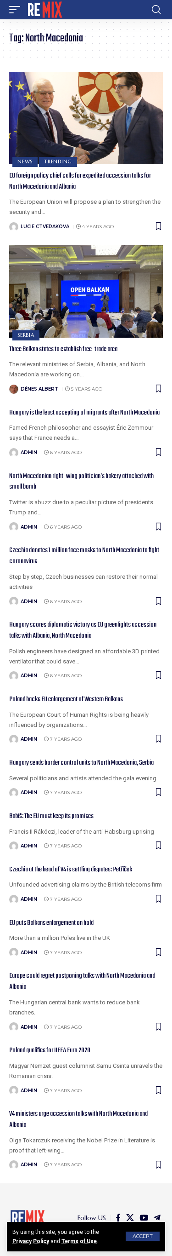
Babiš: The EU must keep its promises (51, 816)
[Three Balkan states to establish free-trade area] (86, 291)
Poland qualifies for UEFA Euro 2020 (49, 1050)
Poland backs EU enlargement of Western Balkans (66, 699)
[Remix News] (44, 9)
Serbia (25, 335)
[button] (143, 1236)
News (25, 161)
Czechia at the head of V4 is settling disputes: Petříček (70, 869)
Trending (58, 161)
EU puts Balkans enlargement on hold (51, 922)
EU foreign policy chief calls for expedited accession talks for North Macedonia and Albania (80, 181)
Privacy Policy (30, 1241)
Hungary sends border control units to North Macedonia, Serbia (81, 762)
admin (29, 452)
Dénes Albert (39, 389)
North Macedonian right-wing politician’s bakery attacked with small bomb (81, 482)
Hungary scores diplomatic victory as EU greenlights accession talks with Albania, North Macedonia (82, 630)
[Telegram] (157, 1218)
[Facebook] (118, 1218)
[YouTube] (143, 1218)
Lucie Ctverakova (45, 227)
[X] (130, 1218)
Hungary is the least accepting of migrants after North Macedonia (84, 412)
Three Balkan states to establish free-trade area (63, 349)
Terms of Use (79, 1241)
